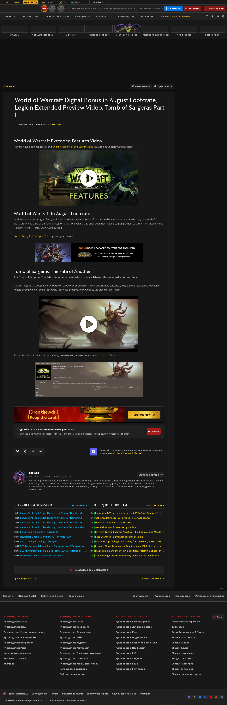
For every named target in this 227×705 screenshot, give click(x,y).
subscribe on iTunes (105, 355)
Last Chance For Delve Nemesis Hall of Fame (119, 536)
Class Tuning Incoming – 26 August (39, 541)
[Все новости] (7, 2)
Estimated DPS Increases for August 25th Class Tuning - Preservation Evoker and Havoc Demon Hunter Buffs (129, 513)
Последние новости (108, 505)
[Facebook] (25, 451)
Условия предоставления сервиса (66, 700)
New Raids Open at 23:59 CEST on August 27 (44, 555)
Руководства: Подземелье (75, 632)
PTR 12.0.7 (61, 8)
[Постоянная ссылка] (41, 451)
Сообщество (147, 16)
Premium (145, 693)
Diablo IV (102, 2)
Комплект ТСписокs (183, 637)
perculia (56, 124)
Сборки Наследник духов (186, 674)
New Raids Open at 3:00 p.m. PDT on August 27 (45, 536)
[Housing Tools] (27, 595)
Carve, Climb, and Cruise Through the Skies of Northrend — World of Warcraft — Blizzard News (53, 522)
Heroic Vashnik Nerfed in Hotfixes (113, 522)
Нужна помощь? (18, 693)
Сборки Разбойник (182, 663)
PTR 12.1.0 (52, 8)
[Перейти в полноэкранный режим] (207, 16)
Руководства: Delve (15, 626)
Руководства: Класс (15, 621)
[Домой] (21, 8)
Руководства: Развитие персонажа (24, 632)
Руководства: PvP (126, 653)
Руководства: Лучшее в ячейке (134, 626)
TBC (65, 2)
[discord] (93, 451)
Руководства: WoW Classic (132, 616)
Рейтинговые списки (72, 674)
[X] (194, 697)
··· (85, 2)
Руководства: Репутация (74, 647)
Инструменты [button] (104, 16)
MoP (77, 2)
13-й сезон (178, 626)
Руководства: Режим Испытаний (79, 663)
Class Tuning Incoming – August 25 (39, 532)
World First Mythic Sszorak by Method (116, 527)
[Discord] (189, 697)
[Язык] (223, 16)
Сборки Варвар (180, 642)
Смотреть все (78, 505)
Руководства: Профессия (18, 642)
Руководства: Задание (73, 642)
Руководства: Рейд (15, 647)
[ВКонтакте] (221, 697)
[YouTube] (210, 697)
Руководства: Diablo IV (186, 616)
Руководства (126, 16)
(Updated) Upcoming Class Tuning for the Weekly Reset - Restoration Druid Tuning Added (129, 541)
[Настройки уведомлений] (212, 16)
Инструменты (141, 595)
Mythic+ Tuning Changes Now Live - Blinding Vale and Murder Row (129, 532)
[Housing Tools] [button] (30, 16)
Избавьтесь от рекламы (175, 16)
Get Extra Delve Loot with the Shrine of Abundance (122, 518)
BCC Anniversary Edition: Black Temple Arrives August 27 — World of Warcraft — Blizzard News (53, 550)
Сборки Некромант (183, 653)
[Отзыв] (217, 16)
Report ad (220, 588)
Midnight (9, 663)
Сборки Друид (180, 647)
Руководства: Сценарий (74, 658)
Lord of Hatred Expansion (186, 621)
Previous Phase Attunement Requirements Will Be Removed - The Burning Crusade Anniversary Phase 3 (129, 546)
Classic (49, 2)
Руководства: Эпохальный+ (20, 637)
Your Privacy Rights (97, 693)
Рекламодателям (72, 693)
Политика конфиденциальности (23, 700)
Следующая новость (153, 578)
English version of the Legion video (73, 146)
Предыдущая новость (25, 578)
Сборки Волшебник (183, 668)
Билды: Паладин (181, 658)
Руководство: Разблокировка (133, 621)
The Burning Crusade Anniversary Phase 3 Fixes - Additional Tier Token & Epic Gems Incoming (129, 555)
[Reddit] (33, 451)
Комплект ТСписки (15, 658)
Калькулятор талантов (17, 653)
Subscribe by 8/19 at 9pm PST (31, 236)
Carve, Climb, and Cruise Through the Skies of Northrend (51, 513)
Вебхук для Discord (58, 16)
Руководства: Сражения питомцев (80, 653)
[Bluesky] (17, 451)
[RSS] (216, 697)
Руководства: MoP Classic (76, 616)
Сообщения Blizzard (33, 505)
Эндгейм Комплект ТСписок (188, 632)
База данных (83, 16)
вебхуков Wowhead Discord (126, 453)
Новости (10, 16)
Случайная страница (124, 693)
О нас (55, 693)
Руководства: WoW (16, 616)
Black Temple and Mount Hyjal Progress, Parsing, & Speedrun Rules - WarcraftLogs (129, 550)
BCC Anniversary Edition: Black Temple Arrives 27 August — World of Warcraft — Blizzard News (53, 546)
